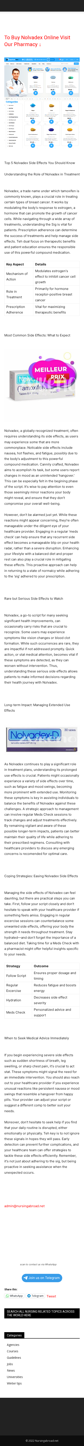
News (11, 1370)
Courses (12, 1351)
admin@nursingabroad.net (24, 1206)
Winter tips (14, 1383)
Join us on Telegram (44, 1278)
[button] (7, 6)
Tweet (51, 1295)
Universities (15, 1377)
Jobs (10, 1364)
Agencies (13, 1345)
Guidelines (14, 1358)
